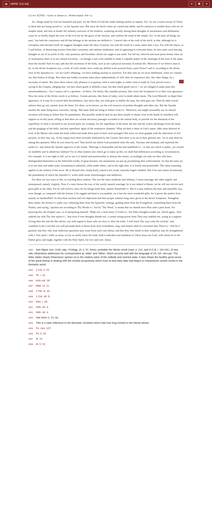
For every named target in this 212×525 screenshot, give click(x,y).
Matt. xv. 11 (42, 285)
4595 (90, 208)
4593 (127, 189)
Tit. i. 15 (40, 275)
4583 (65, 16)
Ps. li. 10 (41, 333)
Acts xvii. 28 (43, 280)
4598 (166, 226)
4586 (52, 73)
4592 (69, 175)
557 (181, 81)
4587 (136, 87)
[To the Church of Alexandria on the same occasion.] (192, 4)
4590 (36, 147)
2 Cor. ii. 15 (42, 269)
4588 (156, 92)
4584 (60, 27)
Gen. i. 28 (41, 301)
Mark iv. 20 (47, 317)
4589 (122, 110)
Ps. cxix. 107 (43, 328)
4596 (124, 212)
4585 (110, 41)
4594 (54, 203)
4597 (63, 217)
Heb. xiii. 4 (42, 306)
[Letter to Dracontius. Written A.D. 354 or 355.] (206, 4)
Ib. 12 (39, 338)
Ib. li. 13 (40, 343)
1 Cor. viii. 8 (42, 296)
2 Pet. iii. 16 (42, 290)
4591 (139, 147)
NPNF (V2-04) (20, 3)
